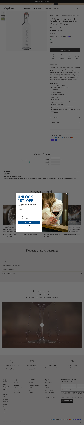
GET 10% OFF (28, 222)
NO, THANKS (29, 225)
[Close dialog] (67, 194)
